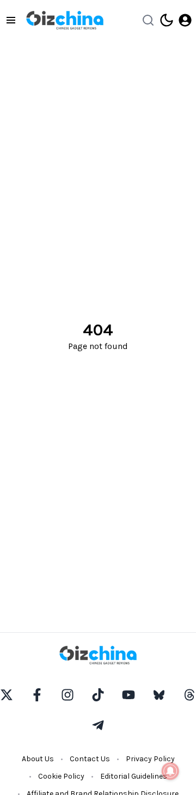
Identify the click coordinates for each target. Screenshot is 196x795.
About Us (38, 758)
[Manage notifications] (170, 771)
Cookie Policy (61, 776)
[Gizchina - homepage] (65, 20)
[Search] (148, 20)
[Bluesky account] (159, 694)
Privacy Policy (150, 758)
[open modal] (185, 20)
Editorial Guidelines (133, 776)
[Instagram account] (67, 694)
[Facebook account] (37, 694)
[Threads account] (189, 694)
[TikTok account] (98, 694)
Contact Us (90, 758)
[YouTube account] (128, 694)
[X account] (6, 694)
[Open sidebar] (10, 20)
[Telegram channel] (98, 725)
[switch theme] (166, 20)
